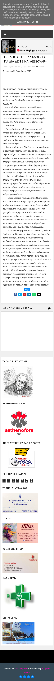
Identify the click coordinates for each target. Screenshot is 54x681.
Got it (35, 22)
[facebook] (24, 676)
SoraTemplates (21, 668)
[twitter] (20, 676)
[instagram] (28, 676)
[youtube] (32, 676)
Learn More (23, 22)
